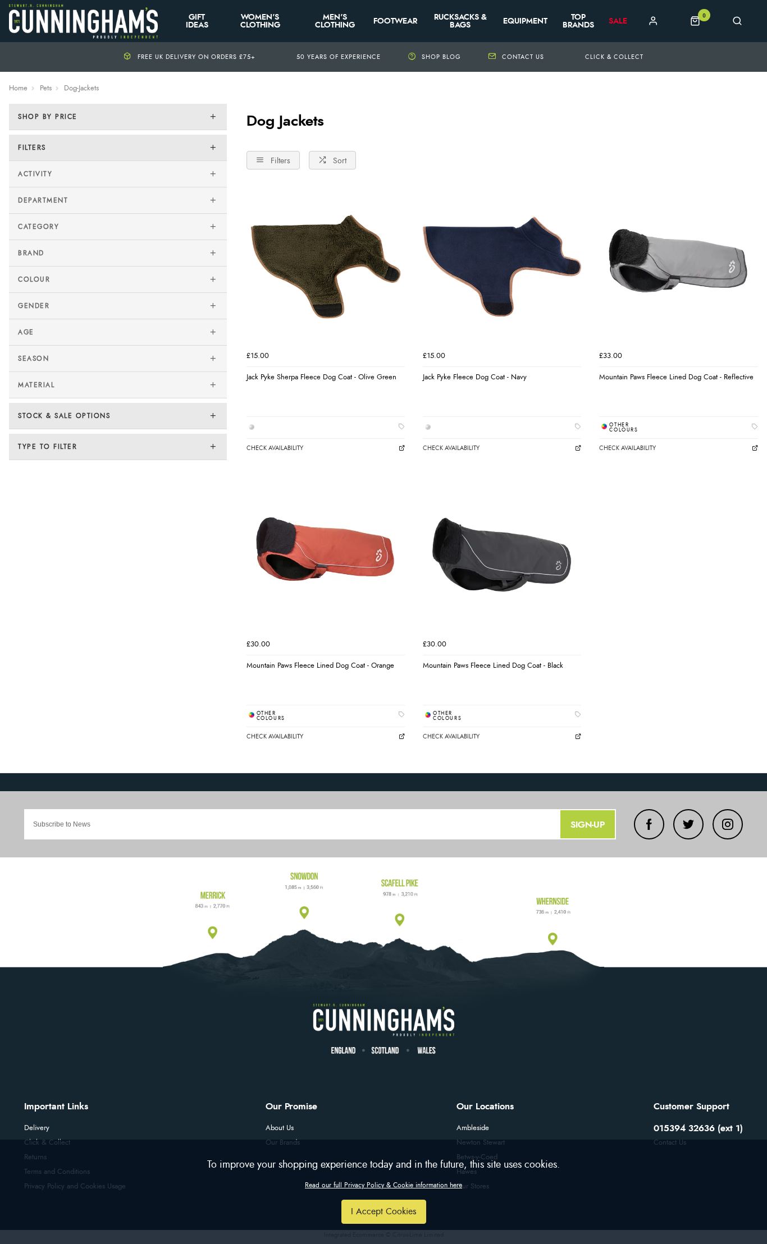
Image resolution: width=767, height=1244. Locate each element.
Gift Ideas (197, 21)
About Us (280, 1128)
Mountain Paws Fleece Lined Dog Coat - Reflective (676, 377)
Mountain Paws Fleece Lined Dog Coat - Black (493, 665)
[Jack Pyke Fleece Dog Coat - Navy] (502, 266)
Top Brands (578, 21)
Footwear (395, 21)
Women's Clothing (260, 21)
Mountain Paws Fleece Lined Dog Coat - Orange (320, 665)
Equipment (525, 21)
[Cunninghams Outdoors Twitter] (688, 824)
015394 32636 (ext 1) (698, 1128)
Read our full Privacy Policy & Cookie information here (383, 1185)
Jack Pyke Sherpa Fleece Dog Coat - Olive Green (321, 377)
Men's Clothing (335, 21)
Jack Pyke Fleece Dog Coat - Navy (475, 377)
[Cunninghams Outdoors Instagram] (728, 824)
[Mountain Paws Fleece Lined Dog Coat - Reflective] (678, 266)
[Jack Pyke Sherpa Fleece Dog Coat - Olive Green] (325, 266)
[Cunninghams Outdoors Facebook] (649, 824)
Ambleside (472, 1128)
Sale (618, 21)
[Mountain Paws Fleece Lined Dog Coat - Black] (502, 554)
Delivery (36, 1128)
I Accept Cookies (384, 1211)
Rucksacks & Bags (460, 21)
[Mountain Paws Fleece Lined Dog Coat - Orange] (325, 554)
